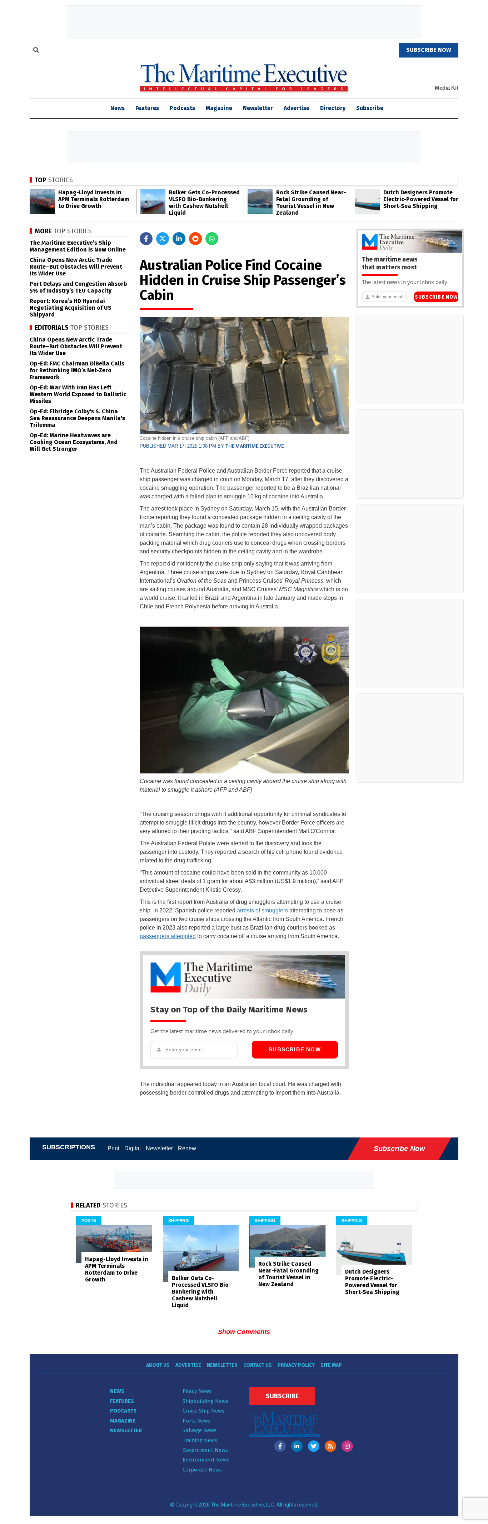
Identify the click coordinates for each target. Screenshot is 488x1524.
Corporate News (202, 1469)
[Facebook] (280, 1446)
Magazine (219, 108)
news (117, 108)
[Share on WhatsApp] (211, 238)
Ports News (196, 1421)
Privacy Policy (296, 1365)
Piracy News (197, 1391)
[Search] (36, 51)
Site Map (331, 1365)
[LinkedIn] (297, 1446)
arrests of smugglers (262, 910)
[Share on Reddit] (195, 238)
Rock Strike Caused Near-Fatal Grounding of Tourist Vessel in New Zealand (311, 202)
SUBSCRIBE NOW (428, 49)
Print (113, 1148)
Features (147, 108)
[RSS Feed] (330, 1446)
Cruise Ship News (203, 1411)
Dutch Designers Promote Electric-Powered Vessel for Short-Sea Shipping (420, 199)
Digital (132, 1148)
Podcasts (182, 108)
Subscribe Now (295, 1049)
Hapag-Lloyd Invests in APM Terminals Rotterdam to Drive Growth (93, 199)
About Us (158, 1365)
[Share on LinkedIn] (179, 238)
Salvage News (199, 1430)
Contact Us (257, 1365)
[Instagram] (347, 1446)
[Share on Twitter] (162, 238)
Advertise (296, 108)
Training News (200, 1440)
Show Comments (244, 1331)
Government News (205, 1450)
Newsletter (258, 108)
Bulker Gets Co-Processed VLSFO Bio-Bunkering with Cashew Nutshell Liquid (204, 202)
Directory (332, 108)
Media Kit (446, 88)
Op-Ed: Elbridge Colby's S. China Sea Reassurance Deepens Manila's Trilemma (77, 418)
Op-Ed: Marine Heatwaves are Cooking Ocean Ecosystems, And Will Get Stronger (74, 442)
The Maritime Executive (254, 446)
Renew (187, 1148)
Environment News (206, 1459)
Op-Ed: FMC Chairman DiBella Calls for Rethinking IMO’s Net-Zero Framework (77, 370)
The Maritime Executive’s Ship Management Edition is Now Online (78, 246)
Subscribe (369, 108)
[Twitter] (313, 1446)
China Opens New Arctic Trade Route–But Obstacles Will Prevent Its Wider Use (76, 267)
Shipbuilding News (205, 1401)
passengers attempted (168, 936)
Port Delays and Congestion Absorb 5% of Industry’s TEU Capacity (78, 287)
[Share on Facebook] (146, 238)
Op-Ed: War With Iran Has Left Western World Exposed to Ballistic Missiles (78, 394)
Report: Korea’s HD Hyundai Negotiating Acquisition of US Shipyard (70, 308)
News (117, 1391)
